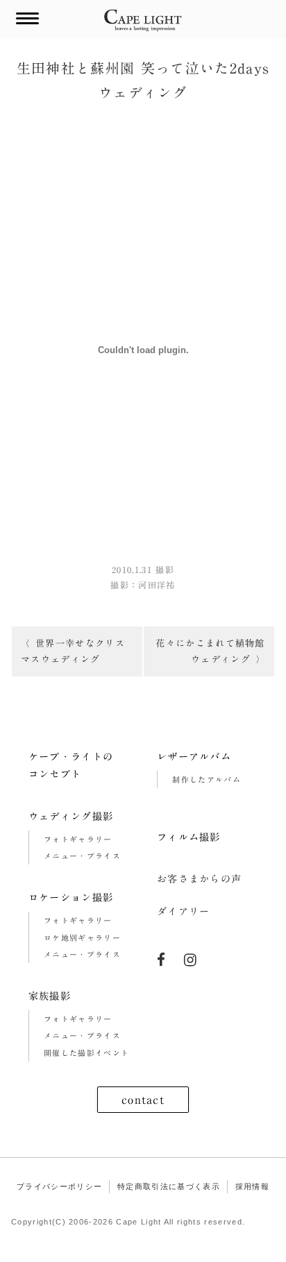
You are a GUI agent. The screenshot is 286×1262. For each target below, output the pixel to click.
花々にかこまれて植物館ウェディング (210, 651)
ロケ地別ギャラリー (82, 937)
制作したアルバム (206, 779)
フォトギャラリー (78, 839)
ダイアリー (183, 911)
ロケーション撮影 (71, 897)
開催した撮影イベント (86, 1053)
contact (143, 1099)
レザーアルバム (194, 756)
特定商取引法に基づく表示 (168, 1186)
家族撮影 (49, 996)
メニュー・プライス (82, 856)
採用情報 (252, 1186)
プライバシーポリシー (59, 1186)
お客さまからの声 (199, 878)
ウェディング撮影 (71, 816)
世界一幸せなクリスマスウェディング (73, 651)
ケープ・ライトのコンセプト (71, 765)
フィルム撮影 (189, 837)
